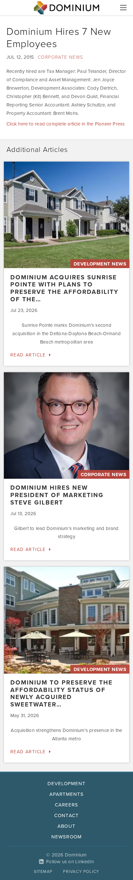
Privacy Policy (81, 871)
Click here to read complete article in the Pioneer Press (65, 124)
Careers (66, 805)
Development (66, 783)
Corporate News (60, 57)
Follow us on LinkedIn (70, 862)
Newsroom (66, 837)
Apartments (66, 794)
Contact (66, 815)
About (66, 826)
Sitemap (43, 871)
